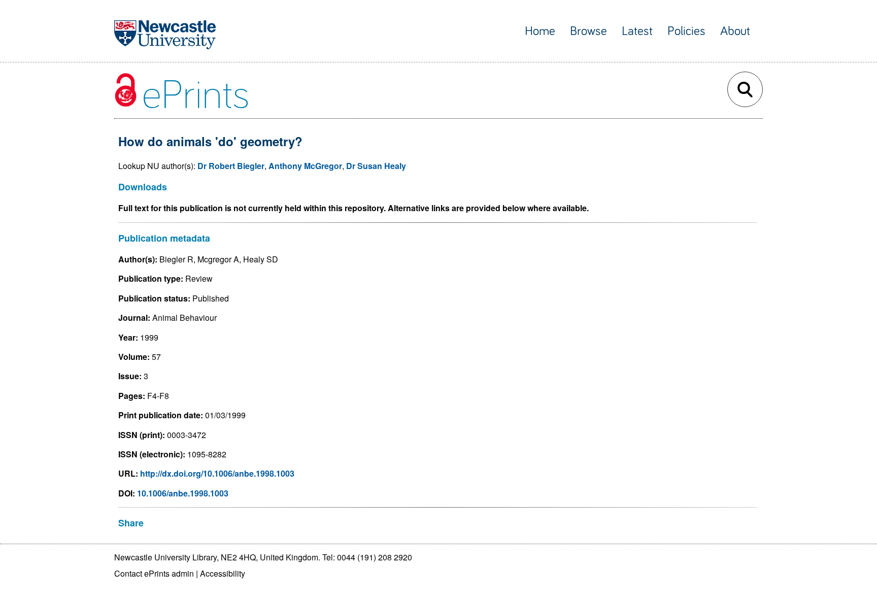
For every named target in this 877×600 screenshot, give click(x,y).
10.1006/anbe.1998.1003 (182, 493)
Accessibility (222, 573)
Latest (637, 31)
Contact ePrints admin (154, 573)
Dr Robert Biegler (230, 166)
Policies (686, 31)
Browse (588, 31)
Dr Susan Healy (376, 166)
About (735, 31)
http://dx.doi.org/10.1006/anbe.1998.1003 (217, 473)
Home (540, 31)
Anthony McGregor (305, 166)
